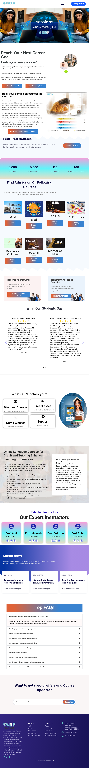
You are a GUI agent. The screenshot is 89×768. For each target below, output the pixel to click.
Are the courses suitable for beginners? (21, 633)
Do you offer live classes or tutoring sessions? (23, 648)
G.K (29, 726)
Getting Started (78, 4)
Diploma (31, 728)
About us (48, 726)
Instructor (48, 731)
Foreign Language (34, 735)
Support (42, 421)
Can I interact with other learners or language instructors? (27, 662)
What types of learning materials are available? (23, 638)
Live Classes (43, 406)
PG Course (32, 733)
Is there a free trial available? (18, 652)
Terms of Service (50, 733)
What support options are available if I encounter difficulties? (27, 667)
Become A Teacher (51, 735)
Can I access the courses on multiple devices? (23, 643)
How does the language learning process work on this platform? (28, 616)
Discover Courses (16, 407)
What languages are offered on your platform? (23, 629)
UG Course (32, 731)
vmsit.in (51, 760)
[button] (2, 25)
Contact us (48, 728)
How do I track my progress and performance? (23, 657)
